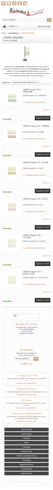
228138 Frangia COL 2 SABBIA (36, 126)
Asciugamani (13, 33)
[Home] (4, 3)
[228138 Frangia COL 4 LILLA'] (12, 207)
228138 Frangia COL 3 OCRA (35, 162)
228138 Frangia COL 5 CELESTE (32, 236)
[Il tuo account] (20, 3)
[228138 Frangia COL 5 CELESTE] (12, 243)
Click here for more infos (26, 383)
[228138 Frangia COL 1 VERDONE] (12, 98)
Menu (12, 26)
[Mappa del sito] (14, 3)
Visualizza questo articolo (35, 102)
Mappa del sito (26, 473)
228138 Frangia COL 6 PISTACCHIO (32, 273)
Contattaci (26, 438)
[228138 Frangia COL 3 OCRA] (12, 170)
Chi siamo (26, 460)
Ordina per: (6, 82)
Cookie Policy (26, 469)
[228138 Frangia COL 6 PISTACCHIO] (12, 280)
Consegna (26, 447)
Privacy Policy (26, 451)
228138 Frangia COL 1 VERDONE (32, 90)
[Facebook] (24, 368)
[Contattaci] (9, 3)
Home (3, 33)
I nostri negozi (26, 434)
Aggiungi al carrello (42, 118)
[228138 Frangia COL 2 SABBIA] (12, 134)
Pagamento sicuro (26, 465)
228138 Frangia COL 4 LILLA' (35, 199)
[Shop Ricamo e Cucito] (26, 12)
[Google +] (29, 368)
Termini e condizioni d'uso (26, 456)
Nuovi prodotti (44, 26)
